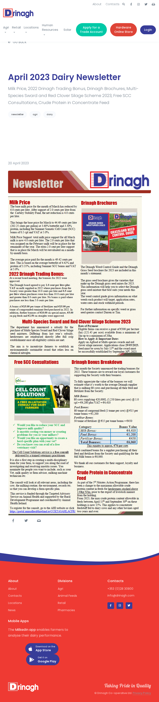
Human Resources (50, 27)
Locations (31, 27)
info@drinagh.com (120, 595)
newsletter (17, 114)
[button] (123, 4)
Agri (6, 27)
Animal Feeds (67, 596)
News (12, 610)
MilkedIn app (25, 629)
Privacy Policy (142, 693)
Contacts (112, 4)
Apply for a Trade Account (91, 29)
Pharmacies (66, 610)
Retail (16, 27)
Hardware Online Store (123, 29)
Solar (67, 29)
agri (35, 114)
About (97, 4)
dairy (50, 114)
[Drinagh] (18, 12)
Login (148, 30)
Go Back (19, 42)
